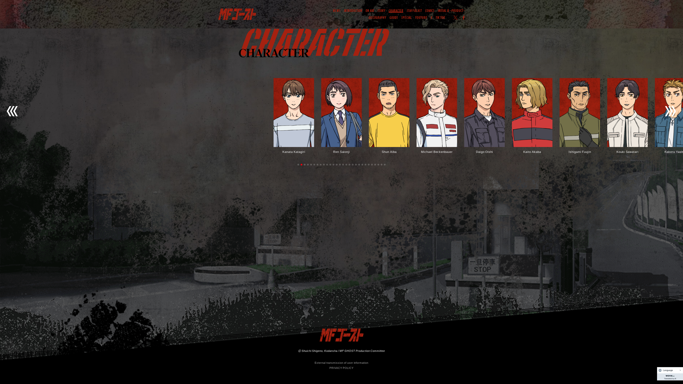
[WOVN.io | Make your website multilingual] (670, 375)
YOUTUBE (421, 18)
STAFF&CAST (414, 11)
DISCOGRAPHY (377, 18)
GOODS (394, 18)
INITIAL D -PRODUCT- (451, 11)
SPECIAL (406, 18)
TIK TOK (440, 18)
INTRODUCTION (353, 11)
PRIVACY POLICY (341, 368)
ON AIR (370, 11)
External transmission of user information (341, 363)
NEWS (336, 11)
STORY (381, 11)
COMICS (429, 11)
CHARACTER (396, 11)
